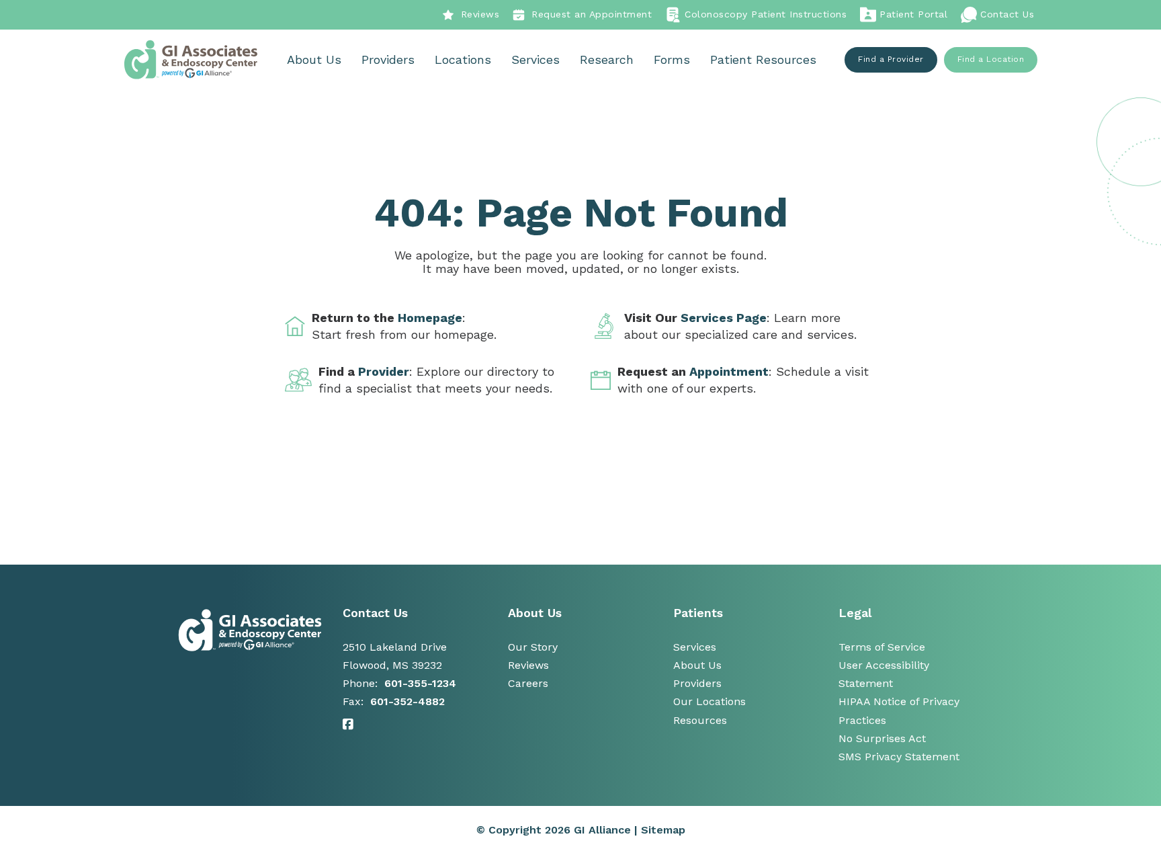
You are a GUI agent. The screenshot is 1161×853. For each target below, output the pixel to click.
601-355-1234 (420, 683)
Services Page (724, 318)
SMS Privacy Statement (898, 756)
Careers (528, 683)
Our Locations (709, 701)
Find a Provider (891, 59)
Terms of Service (881, 647)
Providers (388, 59)
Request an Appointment (591, 14)
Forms (672, 59)
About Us (314, 59)
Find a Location (991, 59)
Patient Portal (913, 14)
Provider (383, 371)
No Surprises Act (882, 738)
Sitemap (663, 829)
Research (607, 59)
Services (535, 59)
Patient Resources (763, 59)
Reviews (480, 14)
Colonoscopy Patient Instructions (766, 14)
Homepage (430, 318)
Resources (700, 720)
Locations (463, 59)
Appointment (729, 371)
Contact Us (1007, 14)
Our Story (533, 647)
